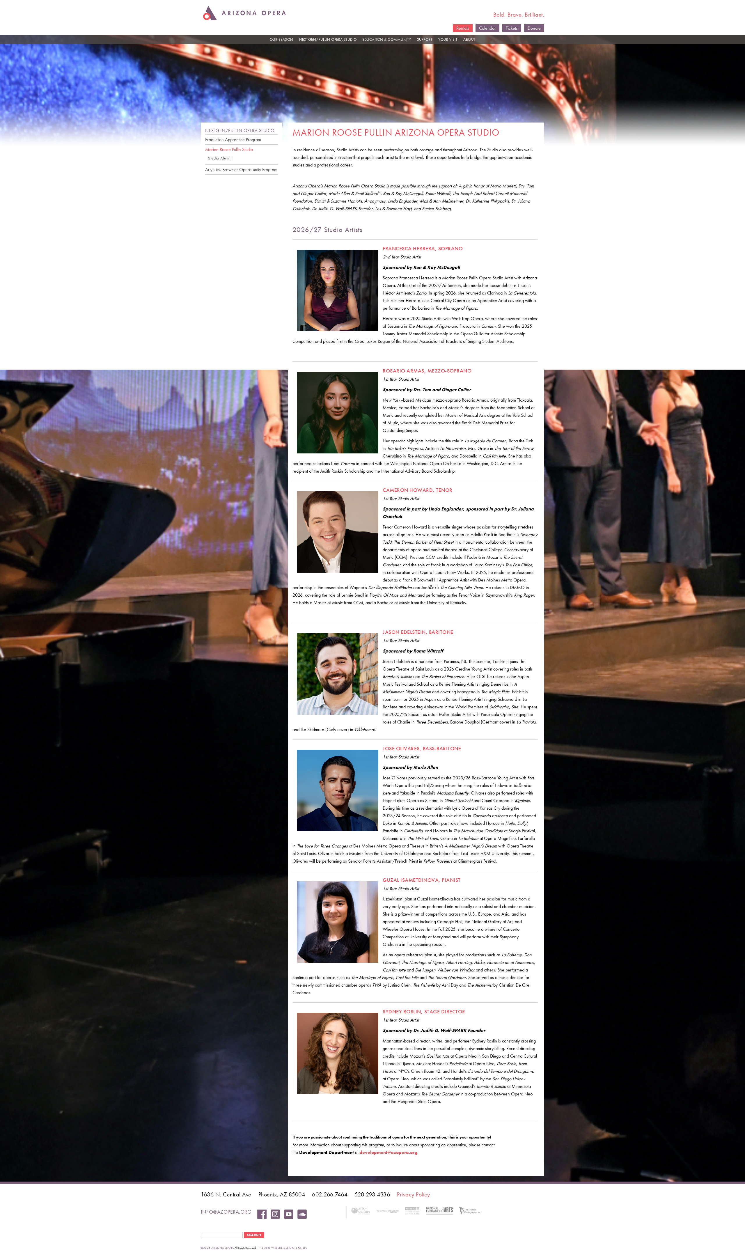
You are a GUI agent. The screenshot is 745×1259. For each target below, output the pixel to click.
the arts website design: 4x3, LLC (283, 1248)
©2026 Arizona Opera (217, 1248)
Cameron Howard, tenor (418, 490)
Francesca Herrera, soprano (423, 248)
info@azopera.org (226, 1211)
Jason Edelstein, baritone (418, 632)
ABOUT (469, 39)
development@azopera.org (388, 1152)
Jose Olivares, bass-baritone (422, 748)
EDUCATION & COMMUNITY (386, 39)
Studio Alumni (220, 158)
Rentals (462, 28)
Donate (534, 28)
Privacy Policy (413, 1194)
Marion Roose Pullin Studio (229, 149)
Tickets (512, 28)
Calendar (487, 28)
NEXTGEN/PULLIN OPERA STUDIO (328, 39)
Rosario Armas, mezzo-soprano (427, 370)
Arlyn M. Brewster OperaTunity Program (241, 169)
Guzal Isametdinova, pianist (422, 880)
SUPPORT (425, 39)
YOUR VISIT (447, 39)
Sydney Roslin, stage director (424, 1011)
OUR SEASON (281, 39)
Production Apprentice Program (233, 139)
